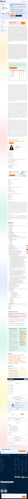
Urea (14, 359)
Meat (8, 196)
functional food (14, 193)
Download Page (13, 13)
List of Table (9, 306)
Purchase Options (11, 380)
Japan (18, 463)
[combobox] (25, 379)
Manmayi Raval (22, 13)
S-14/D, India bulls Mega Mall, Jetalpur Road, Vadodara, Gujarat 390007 (6, 484)
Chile (15, 461)
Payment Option (10, 432)
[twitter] (22, 455)
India (22, 462)
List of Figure (9, 308)
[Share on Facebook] (13, 17)
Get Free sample (19, 15)
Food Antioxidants (11, 356)
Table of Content (10, 223)
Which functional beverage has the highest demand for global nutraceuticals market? (17, 321)
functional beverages (23, 35)
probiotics (19, 86)
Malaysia (22, 463)
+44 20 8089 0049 (11, 388)
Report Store (23, 1)
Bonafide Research (13, 9)
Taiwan (26, 468)
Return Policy (2, 467)
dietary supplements (18, 35)
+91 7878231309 (11, 386)
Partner (1, 463)
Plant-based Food (11, 359)
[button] (25, 1)
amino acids (14, 86)
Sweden (19, 468)
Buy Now (13, 15)
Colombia (22, 461)
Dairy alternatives (22, 109)
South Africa (22, 467)
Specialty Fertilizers (11, 363)
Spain (15, 468)
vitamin (23, 88)
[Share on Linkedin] (15, 17)
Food (25, 11)
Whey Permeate (18, 359)
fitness (26, 106)
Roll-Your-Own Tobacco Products (18, 360)
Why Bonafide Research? (2, 27)
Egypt (25, 461)
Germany (19, 462)
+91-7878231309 (3, 485)
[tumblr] (27, 455)
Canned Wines (16, 363)
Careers (1, 462)
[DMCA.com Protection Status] (26, 477)
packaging (9, 128)
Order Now (23, 23)
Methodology (2, 461)
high (24, 90)
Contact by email (11, 391)
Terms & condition (2, 468)
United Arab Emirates (22, 470)
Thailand (15, 469)
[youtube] (25, 455)
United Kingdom (26, 470)
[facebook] (20, 455)
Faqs (1, 24)
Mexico (26, 463)
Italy (14, 463)
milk (22, 114)
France (15, 462)
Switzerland (22, 468)
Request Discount (17, 419)
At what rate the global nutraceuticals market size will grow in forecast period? (17, 314)
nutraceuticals (9, 37)
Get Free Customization (17, 399)
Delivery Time (9, 424)
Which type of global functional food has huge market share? (16, 323)
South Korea (25, 467)
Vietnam (19, 473)
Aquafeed (15, 356)
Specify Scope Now (12, 175)
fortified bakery (20, 112)
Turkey (18, 469)
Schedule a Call (17, 13)
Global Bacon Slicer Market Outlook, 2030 (13, 371)
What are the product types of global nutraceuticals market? (16, 319)
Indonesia (26, 462)
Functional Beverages (11, 360)
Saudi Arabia (18, 467)
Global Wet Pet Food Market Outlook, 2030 (13, 373)
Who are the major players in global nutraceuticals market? (16, 325)
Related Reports (3, 30)
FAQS (1, 469)
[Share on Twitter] (14, 17)
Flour (18, 356)
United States (15, 474)
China (18, 461)
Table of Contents (3, 22)
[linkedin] (24, 455)
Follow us (19, 455)
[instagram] (23, 455)
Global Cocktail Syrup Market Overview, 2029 (13, 376)
